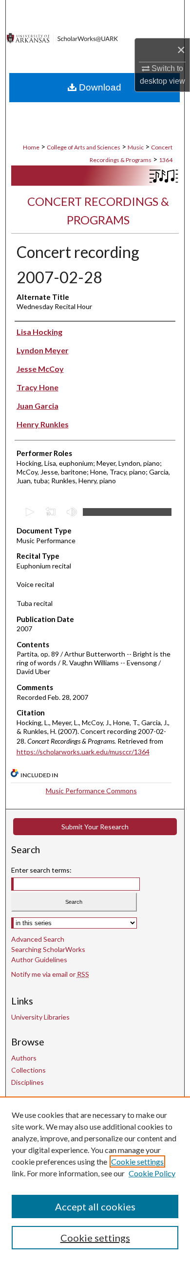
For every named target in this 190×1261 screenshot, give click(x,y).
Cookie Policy (152, 1173)
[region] (95, 1179)
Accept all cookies (95, 1206)
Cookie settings (137, 1161)
